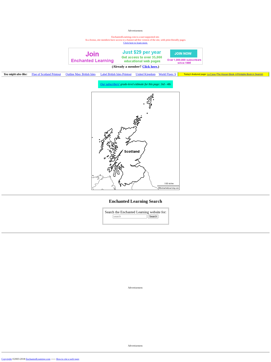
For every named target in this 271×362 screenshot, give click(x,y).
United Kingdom (145, 74)
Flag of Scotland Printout (46, 74)
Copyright (6, 359)
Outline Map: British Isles (80, 74)
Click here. (150, 66)
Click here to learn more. (135, 42)
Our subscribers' (110, 84)
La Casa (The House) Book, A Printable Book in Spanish (235, 74)
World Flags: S (167, 74)
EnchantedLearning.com (38, 359)
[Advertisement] (135, 15)
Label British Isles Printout (115, 74)
